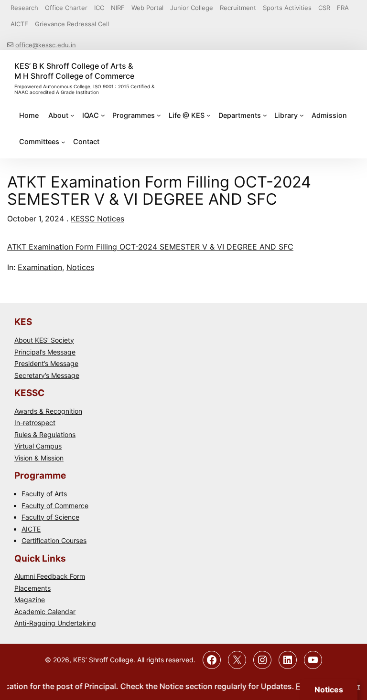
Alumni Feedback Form (49, 576)
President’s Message (46, 363)
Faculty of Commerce (55, 505)
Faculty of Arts (44, 494)
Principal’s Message (45, 352)
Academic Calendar (45, 611)
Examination (40, 267)
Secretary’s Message (46, 375)
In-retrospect (34, 422)
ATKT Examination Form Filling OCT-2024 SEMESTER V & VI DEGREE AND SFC (150, 246)
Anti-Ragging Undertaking (55, 623)
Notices (80, 267)
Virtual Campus (38, 446)
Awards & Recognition (48, 411)
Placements (32, 588)
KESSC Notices (97, 218)
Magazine (29, 600)
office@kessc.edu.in (45, 45)
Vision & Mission (39, 458)
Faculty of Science (50, 517)
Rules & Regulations (45, 434)
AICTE (31, 529)
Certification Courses (54, 540)
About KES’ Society (44, 340)
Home (29, 115)
